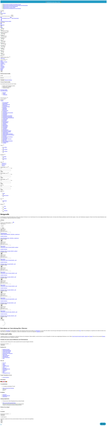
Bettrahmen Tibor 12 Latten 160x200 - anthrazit (8, 251)
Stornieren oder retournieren (8, 353)
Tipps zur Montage (6, 355)
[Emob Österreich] (4, 381)
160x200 (91, 336)
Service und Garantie (6, 352)
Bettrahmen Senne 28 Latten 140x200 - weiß (8, 315)
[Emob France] (2, 381)
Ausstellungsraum (6, 365)
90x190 (79, 336)
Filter (2, 171)
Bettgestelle (5, 94)
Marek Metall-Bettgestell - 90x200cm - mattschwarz (9, 238)
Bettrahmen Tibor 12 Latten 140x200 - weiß (8, 276)
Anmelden (2, 21)
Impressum (5, 367)
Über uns (4, 362)
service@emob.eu (6, 377)
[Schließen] (1, 420)
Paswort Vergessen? (6, 357)
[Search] (12, 16)
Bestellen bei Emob (6, 349)
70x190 (73, 336)
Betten (4, 93)
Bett (80, 330)
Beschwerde (5, 354)
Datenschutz (5, 369)
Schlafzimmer (37, 330)
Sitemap (4, 370)
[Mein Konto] (1, 20)
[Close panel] (1, 71)
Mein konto (3, 58)
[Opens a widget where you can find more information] (103, 424)
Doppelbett (8, 330)
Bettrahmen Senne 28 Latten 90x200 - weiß (8, 302)
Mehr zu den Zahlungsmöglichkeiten (9, 402)
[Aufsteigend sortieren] (13, 222)
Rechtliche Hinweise (6, 368)
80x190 (76, 336)
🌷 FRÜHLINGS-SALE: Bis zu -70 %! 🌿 (53, 2)
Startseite (4, 92)
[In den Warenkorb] (1, 241)
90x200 (82, 336)
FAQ (3, 358)
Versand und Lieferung (7, 351)
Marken (4, 364)
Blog (3, 371)
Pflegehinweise (5, 356)
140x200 (86, 336)
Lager (4, 363)
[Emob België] (6, 381)
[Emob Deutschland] (1, 381)
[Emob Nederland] (5, 381)
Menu (1, 27)
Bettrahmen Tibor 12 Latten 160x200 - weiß (8, 289)
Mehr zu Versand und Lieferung (8, 388)
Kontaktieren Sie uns (6, 372)
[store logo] (3, 13)
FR (1, 12)
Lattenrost (38, 331)
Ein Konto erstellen (7, 21)
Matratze (103, 336)
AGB (4, 366)
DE (1, 11)
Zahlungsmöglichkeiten (7, 350)
